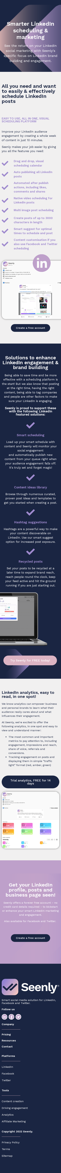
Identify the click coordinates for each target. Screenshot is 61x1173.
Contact (7, 1046)
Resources (9, 1040)
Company (8, 1024)
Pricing (6, 1034)
